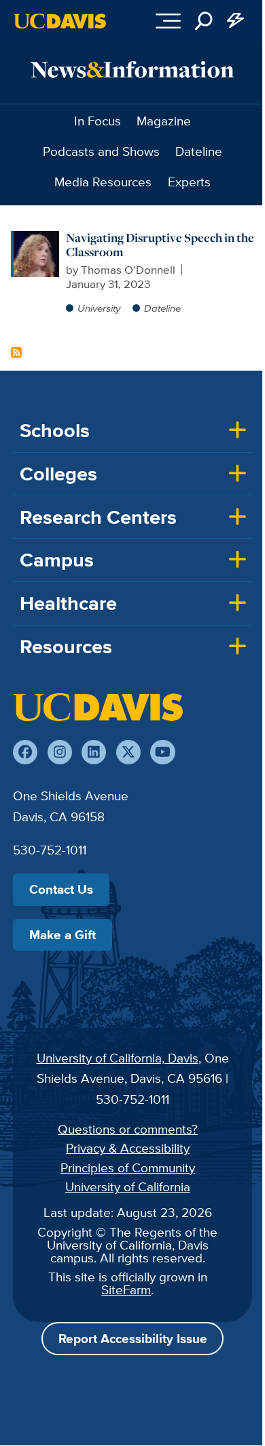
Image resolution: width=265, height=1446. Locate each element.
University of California (127, 1186)
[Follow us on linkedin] (94, 752)
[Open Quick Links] (236, 21)
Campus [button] (57, 559)
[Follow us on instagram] (60, 752)
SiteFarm (126, 1289)
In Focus (97, 120)
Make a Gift (62, 934)
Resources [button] (66, 646)
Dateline (198, 151)
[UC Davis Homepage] (60, 21)
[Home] (98, 706)
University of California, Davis (117, 1057)
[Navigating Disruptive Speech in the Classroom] (37, 238)
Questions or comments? (128, 1128)
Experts (189, 181)
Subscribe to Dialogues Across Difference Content (16, 352)
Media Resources (103, 181)
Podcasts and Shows (101, 151)
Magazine (164, 120)
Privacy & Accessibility (128, 1147)
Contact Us (61, 889)
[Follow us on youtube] (162, 752)
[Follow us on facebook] (25, 752)
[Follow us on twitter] (128, 752)
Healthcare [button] (68, 603)
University (98, 308)
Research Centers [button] (98, 517)
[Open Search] (204, 21)
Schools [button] (55, 430)
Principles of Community (127, 1167)
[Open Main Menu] (168, 21)
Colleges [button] (58, 473)
